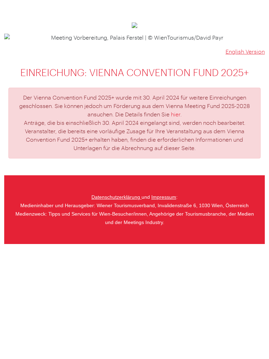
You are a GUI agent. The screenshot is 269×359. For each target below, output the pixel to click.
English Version (245, 52)
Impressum (163, 197)
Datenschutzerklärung (116, 197)
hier (175, 114)
